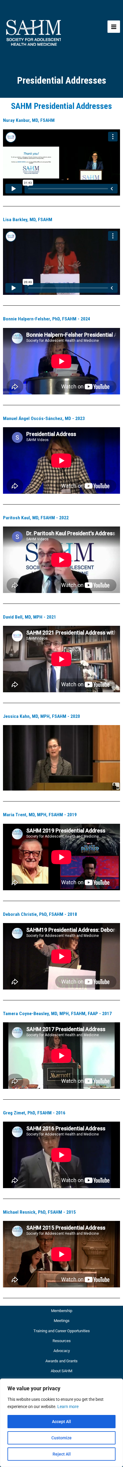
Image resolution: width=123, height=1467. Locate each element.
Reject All (62, 1454)
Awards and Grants (61, 1361)
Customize (61, 1437)
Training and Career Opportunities (61, 1331)
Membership (61, 1310)
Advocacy (61, 1350)
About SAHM (61, 1371)
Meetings (62, 1320)
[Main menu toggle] (113, 26)
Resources (62, 1341)
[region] (61, 1423)
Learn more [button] (68, 1406)
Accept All (61, 1421)
